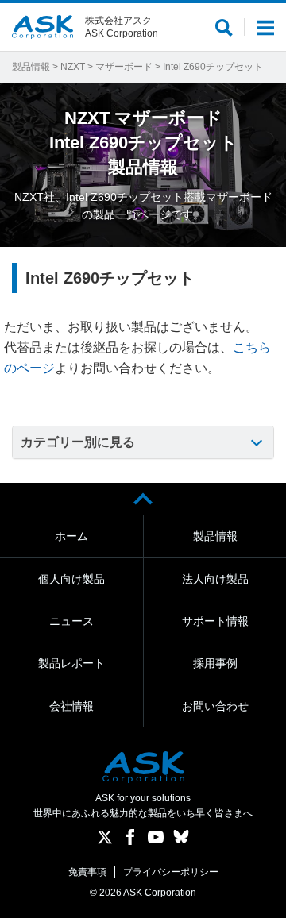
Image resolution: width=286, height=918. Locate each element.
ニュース (71, 621)
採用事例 (215, 663)
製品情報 (31, 66)
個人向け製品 (71, 579)
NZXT (72, 66)
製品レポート (71, 663)
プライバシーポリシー (170, 872)
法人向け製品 (215, 579)
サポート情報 (215, 621)
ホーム (71, 536)
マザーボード (124, 66)
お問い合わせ (215, 706)
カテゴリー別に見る (78, 442)
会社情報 (71, 706)
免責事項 (87, 872)
